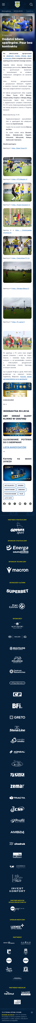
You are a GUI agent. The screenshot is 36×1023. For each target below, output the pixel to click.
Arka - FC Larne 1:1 (18, 322)
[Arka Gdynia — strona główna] (17, 4)
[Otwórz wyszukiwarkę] (31, 4)
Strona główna (6, 11)
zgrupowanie (10, 489)
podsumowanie (10, 494)
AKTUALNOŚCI (18, 11)
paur (21, 494)
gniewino (21, 489)
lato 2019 (8, 498)
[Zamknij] (32, 1012)
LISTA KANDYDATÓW (14, 447)
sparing (21, 485)
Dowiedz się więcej (8, 1014)
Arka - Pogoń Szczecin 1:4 (21, 205)
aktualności (9, 485)
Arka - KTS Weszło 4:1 (19, 179)
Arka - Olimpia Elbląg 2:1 (20, 288)
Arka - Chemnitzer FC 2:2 (21, 258)
